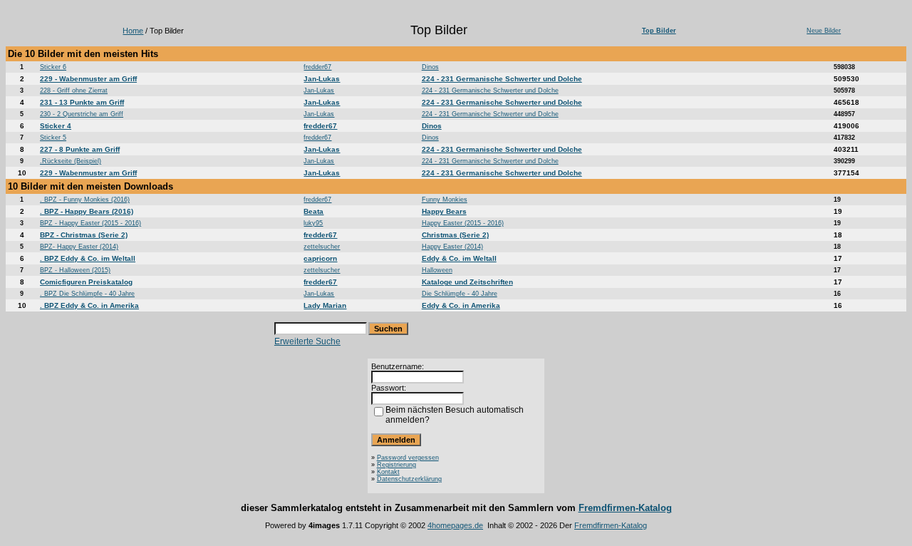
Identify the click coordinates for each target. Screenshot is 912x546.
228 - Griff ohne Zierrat (74, 90)
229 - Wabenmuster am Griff (88, 79)
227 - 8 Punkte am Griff (80, 149)
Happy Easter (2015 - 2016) (463, 223)
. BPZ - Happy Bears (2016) (86, 211)
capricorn (320, 258)
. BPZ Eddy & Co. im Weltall (87, 258)
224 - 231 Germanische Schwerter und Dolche (502, 79)
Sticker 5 (53, 137)
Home (133, 30)
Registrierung (396, 464)
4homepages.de (455, 525)
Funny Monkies (444, 199)
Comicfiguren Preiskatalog (86, 282)
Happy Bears (444, 211)
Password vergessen (408, 457)
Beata (313, 211)
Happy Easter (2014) (452, 246)
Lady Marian (325, 305)
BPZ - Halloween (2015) (75, 270)
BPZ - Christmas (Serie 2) (84, 235)
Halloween (437, 270)
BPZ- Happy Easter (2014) (79, 246)
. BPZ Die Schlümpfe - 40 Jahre (87, 293)
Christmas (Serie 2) (455, 235)
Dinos (430, 67)
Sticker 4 (55, 126)
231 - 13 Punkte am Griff (82, 102)
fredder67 (317, 67)
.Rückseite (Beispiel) (70, 161)
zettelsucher (322, 246)
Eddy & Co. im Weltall (459, 258)
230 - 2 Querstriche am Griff (81, 114)
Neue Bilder (824, 30)
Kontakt (388, 471)
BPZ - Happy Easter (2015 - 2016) (90, 223)
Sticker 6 (53, 67)
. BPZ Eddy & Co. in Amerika (89, 305)
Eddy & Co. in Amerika (461, 305)
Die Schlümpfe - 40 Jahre (459, 293)
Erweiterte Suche (307, 341)
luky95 (313, 223)
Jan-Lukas (322, 79)
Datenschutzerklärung (409, 479)
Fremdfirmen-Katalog (625, 508)
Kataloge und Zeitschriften (467, 282)
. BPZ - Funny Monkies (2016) (85, 199)
